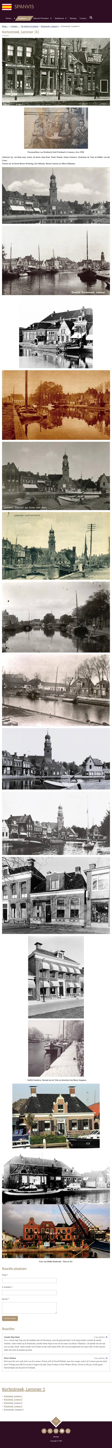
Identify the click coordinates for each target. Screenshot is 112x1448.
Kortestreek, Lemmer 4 (13, 1403)
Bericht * (5, 1299)
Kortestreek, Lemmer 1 (50, 26)
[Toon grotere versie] (56, 72)
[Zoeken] (91, 18)
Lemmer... (15, 26)
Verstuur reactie (10, 1318)
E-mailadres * (7, 1287)
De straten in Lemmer (29, 26)
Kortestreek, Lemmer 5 (13, 1406)
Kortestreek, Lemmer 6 (70, 26)
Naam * (5, 1275)
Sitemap (56, 1436)
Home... (5, 26)
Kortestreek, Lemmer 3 (13, 1399)
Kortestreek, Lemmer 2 (13, 1396)
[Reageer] (106, 1337)
